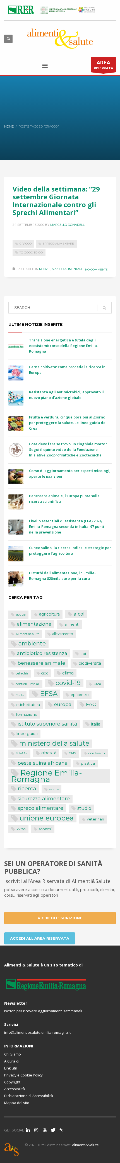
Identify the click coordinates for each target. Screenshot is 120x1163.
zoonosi (45, 829)
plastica (88, 763)
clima (68, 673)
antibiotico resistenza (42, 653)
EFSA (48, 694)
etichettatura (28, 705)
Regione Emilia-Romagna (46, 776)
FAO (91, 704)
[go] (104, 308)
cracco (26, 243)
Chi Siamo (12, 1054)
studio (84, 808)
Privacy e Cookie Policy (23, 1075)
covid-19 (68, 683)
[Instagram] (36, 1130)
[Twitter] (53, 1130)
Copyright (12, 1082)
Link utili (11, 1068)
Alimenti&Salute (27, 634)
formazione (26, 714)
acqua (21, 614)
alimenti (71, 624)
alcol (79, 614)
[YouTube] (44, 1130)
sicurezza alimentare (44, 798)
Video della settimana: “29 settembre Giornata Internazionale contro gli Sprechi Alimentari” (56, 200)
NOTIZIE (45, 269)
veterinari (95, 819)
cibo (45, 673)
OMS (72, 753)
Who (21, 829)
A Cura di (11, 1061)
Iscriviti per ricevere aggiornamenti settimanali (43, 1010)
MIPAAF (22, 753)
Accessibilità (14, 1088)
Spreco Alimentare (67, 269)
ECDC (20, 695)
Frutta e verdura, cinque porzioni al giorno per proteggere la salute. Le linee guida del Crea (68, 423)
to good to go (31, 252)
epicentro (80, 695)
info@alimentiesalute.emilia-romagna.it (37, 1032)
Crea (97, 684)
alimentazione (34, 624)
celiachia (22, 673)
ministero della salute (54, 743)
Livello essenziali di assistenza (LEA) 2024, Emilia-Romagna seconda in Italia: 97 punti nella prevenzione (66, 526)
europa (62, 704)
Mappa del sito (16, 1102)
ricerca (27, 788)
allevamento (62, 634)
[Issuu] (61, 1130)
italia (95, 724)
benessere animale (41, 663)
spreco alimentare (58, 243)
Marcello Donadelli (67, 225)
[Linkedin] (28, 1130)
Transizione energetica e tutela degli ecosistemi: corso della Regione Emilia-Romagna (63, 346)
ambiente (32, 643)
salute (54, 789)
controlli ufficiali (28, 684)
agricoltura (49, 614)
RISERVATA (103, 65)
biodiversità (90, 663)
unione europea (47, 818)
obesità (48, 752)
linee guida (27, 733)
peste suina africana (43, 763)
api (83, 654)
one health (96, 753)
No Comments (96, 269)
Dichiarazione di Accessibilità (28, 1095)
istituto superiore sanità (47, 724)
